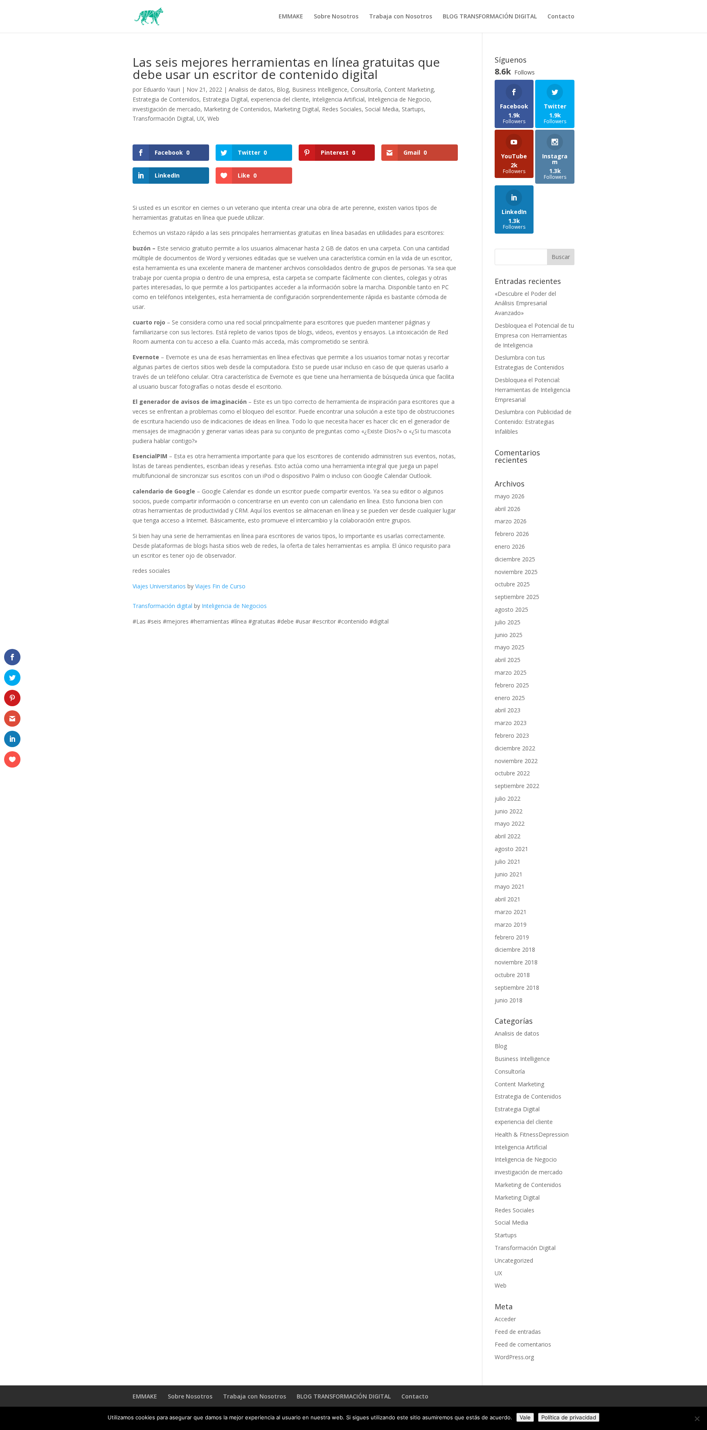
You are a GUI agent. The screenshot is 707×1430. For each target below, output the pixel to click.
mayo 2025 (510, 647)
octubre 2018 (512, 975)
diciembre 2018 (515, 949)
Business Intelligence (319, 89)
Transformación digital (162, 606)
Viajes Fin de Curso (220, 586)
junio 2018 (508, 1000)
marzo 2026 (511, 521)
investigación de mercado (166, 109)
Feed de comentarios (523, 1344)
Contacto (560, 17)
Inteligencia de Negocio (399, 99)
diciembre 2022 (515, 748)
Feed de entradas (518, 1331)
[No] (697, 1418)
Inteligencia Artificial (338, 99)
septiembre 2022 (517, 786)
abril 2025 (507, 660)
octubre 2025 (512, 584)
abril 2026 (507, 509)
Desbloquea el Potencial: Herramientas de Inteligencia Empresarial (532, 389)
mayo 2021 (510, 886)
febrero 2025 (512, 685)
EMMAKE (291, 17)
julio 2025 (507, 622)
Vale (525, 1417)
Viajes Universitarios (159, 586)
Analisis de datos (251, 89)
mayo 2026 (510, 496)
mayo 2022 (510, 823)
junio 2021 (508, 874)
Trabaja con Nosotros (400, 17)
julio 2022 (507, 798)
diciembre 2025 (515, 559)
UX (200, 118)
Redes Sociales (342, 109)
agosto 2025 (511, 609)
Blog (283, 89)
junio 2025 (508, 635)
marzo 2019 (511, 924)
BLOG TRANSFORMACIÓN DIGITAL (490, 17)
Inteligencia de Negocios (234, 606)
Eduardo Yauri (161, 89)
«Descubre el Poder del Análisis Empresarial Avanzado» (525, 303)
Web (213, 118)
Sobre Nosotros (336, 17)
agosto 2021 (511, 849)
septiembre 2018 (517, 987)
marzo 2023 (511, 723)
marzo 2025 (511, 672)
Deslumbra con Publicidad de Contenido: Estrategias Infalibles (533, 421)
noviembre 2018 (516, 962)
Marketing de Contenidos (237, 109)
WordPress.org (514, 1357)
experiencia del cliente (280, 99)
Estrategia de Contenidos (166, 99)
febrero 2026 (512, 534)
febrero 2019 (512, 937)
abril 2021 (507, 899)
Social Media (382, 109)
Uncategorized (514, 1260)
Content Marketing (409, 89)
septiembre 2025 (517, 597)
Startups (413, 109)
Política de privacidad (568, 1417)
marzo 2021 (511, 912)
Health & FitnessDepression (532, 1134)
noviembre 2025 (516, 572)
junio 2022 (508, 811)
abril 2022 (507, 836)
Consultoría (366, 89)
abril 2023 (507, 710)
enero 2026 (510, 546)
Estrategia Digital (225, 99)
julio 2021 (507, 861)
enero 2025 (510, 698)
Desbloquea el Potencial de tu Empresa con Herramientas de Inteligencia (534, 335)
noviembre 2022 (516, 761)
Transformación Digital (163, 118)
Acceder (505, 1319)
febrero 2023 (512, 735)
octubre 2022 (512, 773)
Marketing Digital (296, 109)
